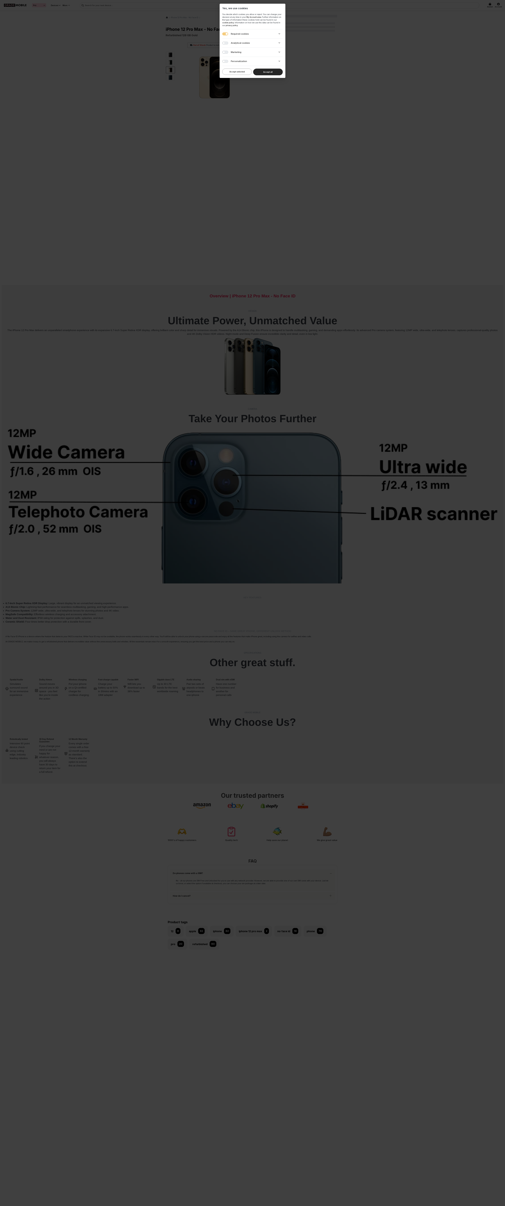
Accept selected (237, 72)
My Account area (253, 17)
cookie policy (228, 22)
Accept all (268, 72)
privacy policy (232, 25)
